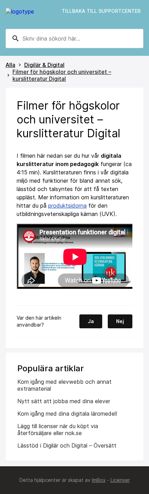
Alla (10, 64)
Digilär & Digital (44, 64)
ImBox (99, 480)
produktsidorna (67, 205)
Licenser (120, 480)
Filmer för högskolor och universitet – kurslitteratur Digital (61, 75)
